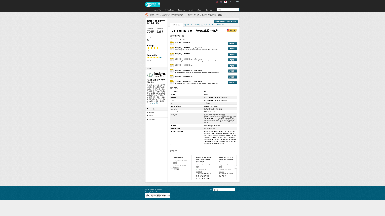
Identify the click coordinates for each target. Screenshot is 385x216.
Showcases (209, 10)
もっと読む (154, 103)
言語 (211, 189)
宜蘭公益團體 (178, 157)
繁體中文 (232, 30)
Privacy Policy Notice (152, 192)
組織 (152, 14)
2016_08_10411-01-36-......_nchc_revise (188, 59)
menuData (157, 10)
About (199, 10)
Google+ (151, 112)
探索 (233, 43)
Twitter (150, 116)
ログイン (231, 1)
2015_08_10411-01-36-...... (184, 65)
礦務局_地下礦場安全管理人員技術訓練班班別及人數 (203, 159)
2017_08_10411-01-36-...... (184, 43)
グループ (189, 25)
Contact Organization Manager (225, 21)
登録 (237, 1)
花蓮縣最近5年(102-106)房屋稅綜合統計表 (226, 159)
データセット (177, 25)
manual (190, 10)
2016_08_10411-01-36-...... (184, 54)
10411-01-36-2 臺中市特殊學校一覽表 (205, 14)
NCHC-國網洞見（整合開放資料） (171, 14)
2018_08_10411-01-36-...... (184, 76)
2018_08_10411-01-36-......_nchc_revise (188, 81)
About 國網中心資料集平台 (153, 189)
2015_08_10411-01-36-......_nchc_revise (188, 70)
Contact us (181, 10)
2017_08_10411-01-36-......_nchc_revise (188, 48)
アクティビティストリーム (204, 25)
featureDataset (170, 10)
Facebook (151, 119)
